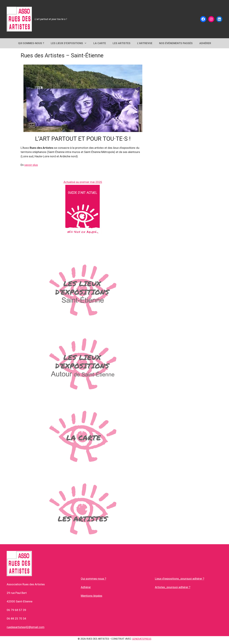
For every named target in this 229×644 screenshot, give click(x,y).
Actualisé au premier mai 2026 (83, 182)
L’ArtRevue (144, 43)
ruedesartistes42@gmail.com (25, 627)
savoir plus (31, 165)
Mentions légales (91, 595)
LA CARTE (99, 43)
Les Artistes (121, 43)
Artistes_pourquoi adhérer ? (172, 587)
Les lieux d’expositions (67, 43)
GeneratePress (141, 638)
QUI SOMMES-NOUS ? (31, 43)
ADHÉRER (205, 43)
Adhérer (86, 587)
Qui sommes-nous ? (93, 578)
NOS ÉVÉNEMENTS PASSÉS (176, 43)
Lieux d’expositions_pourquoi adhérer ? (179, 578)
